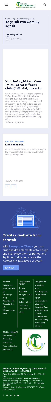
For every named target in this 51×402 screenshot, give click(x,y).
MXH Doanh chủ (9, 335)
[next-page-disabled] (13, 186)
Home (7, 19)
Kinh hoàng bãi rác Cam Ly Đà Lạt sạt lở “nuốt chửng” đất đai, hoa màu (23, 85)
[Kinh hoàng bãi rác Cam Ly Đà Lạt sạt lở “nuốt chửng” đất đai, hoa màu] (15, 30)
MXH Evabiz (7, 339)
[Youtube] (18, 395)
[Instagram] (7, 395)
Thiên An (9, 122)
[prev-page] (7, 186)
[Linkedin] (11, 395)
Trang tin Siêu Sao (10, 346)
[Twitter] (14, 395)
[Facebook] (4, 395)
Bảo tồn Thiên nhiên (14, 141)
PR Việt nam (7, 342)
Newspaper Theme (21, 246)
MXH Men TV (7, 350)
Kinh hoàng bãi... (15, 144)
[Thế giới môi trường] (25, 5)
